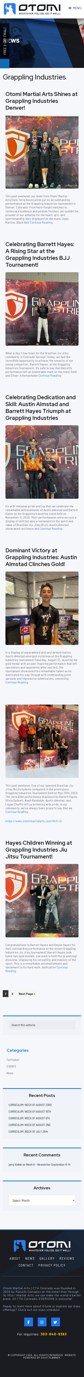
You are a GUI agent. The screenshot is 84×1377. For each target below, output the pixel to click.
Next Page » (27, 994)
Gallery (47, 1258)
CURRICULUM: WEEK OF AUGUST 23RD (30, 1105)
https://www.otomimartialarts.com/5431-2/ (33, 821)
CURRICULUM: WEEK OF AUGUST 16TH (30, 1111)
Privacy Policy (52, 1265)
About (15, 1258)
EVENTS (11, 1066)
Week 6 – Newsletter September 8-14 (48, 1164)
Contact (26, 1265)
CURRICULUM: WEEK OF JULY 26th (28, 1131)
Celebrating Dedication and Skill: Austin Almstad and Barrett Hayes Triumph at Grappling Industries (40, 408)
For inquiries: (42, 1334)
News (10, 1073)
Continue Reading (41, 222)
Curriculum (13, 1059)
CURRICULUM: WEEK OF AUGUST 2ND (29, 1125)
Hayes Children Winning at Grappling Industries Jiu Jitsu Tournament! (38, 849)
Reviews (66, 1258)
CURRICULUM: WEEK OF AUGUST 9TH (29, 1118)
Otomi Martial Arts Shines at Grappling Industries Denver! (41, 100)
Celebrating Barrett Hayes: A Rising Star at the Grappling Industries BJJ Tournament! (39, 254)
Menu (77, 8)
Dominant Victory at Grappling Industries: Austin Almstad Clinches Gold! (41, 557)
